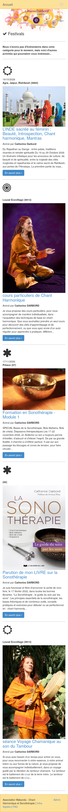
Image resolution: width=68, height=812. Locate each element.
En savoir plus (13, 173)
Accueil (8, 4)
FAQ (15, 806)
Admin (57, 799)
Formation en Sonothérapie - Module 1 (29, 414)
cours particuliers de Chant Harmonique (27, 297)
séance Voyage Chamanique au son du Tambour (32, 743)
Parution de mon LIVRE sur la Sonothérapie (30, 574)
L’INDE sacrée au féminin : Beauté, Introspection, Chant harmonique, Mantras (29, 133)
